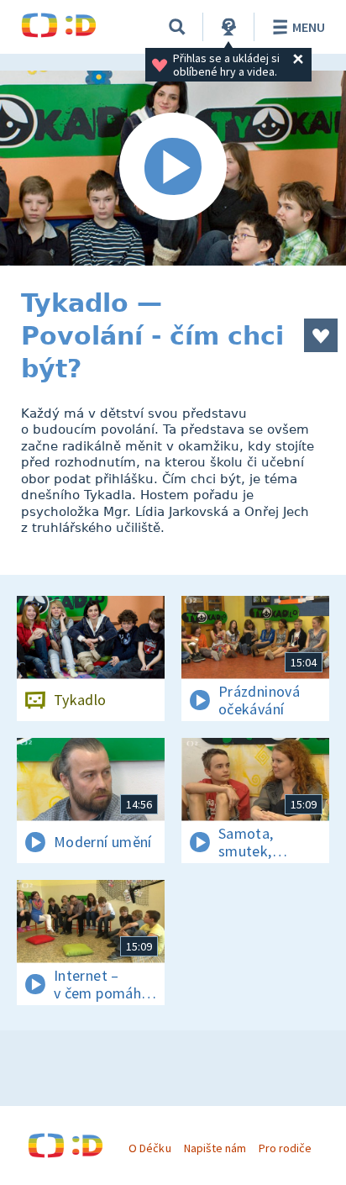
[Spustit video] (173, 168)
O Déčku (149, 1148)
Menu (308, 26)
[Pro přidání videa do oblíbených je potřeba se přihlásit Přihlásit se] (321, 335)
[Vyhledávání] (177, 27)
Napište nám (215, 1148)
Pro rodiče (285, 1148)
